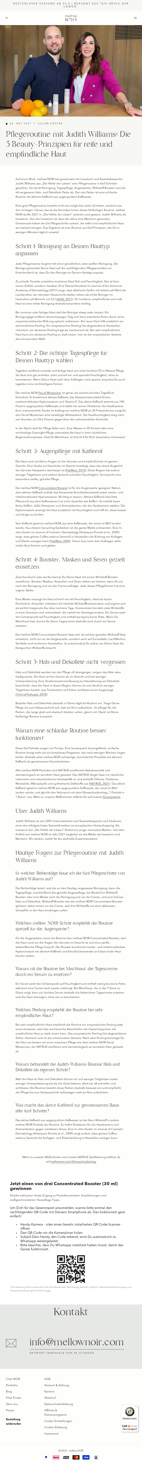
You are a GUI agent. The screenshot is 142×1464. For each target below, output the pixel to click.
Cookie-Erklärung (55, 1427)
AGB (47, 1379)
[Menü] (136, 1407)
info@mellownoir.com (77, 1342)
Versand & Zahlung (56, 1385)
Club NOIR (13, 1379)
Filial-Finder (13, 1398)
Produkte (12, 1385)
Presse (10, 1410)
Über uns (12, 1404)
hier (48, 1291)
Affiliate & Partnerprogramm (55, 1412)
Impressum (51, 1433)
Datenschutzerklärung (58, 1404)
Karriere (49, 1391)
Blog (9, 1391)
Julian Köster (50, 124)
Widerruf (50, 1398)
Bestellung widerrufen (13, 1421)
